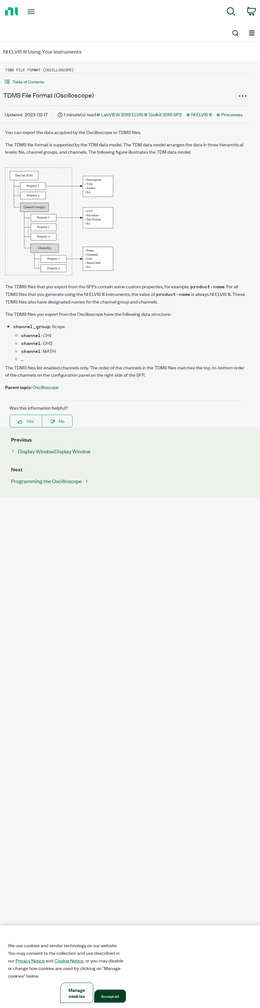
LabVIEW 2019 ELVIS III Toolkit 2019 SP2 (141, 114)
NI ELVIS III (201, 114)
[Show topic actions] (242, 96)
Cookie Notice (69, 960)
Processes (232, 114)
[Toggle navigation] (39, 11)
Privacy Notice (30, 960)
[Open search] (235, 32)
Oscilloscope (46, 387)
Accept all (110, 996)
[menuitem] (231, 12)
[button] (126, 81)
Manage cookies (76, 992)
